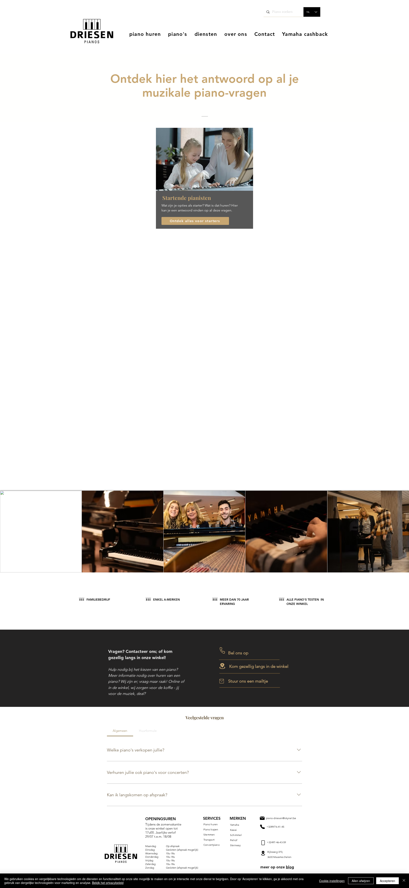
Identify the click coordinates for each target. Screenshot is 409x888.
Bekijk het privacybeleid (108, 883)
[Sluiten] (403, 881)
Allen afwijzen (361, 881)
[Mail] (262, 827)
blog (290, 867)
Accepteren (387, 881)
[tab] (120, 730)
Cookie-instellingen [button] (332, 881)
